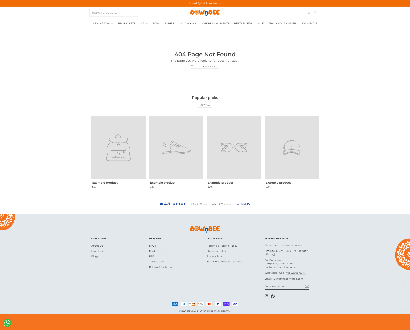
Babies (169, 23)
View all (205, 105)
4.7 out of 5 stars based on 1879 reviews (211, 204)
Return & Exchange (161, 267)
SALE (260, 23)
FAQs (152, 245)
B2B (151, 256)
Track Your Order (282, 23)
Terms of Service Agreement (224, 261)
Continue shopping (205, 66)
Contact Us (156, 251)
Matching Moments (215, 23)
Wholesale (309, 23)
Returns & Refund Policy (222, 245)
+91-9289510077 (296, 272)
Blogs (94, 256)
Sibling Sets (126, 23)
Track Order (156, 261)
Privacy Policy (215, 256)
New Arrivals (103, 23)
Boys (156, 23)
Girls (144, 23)
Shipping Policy (216, 251)
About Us (97, 245)
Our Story (97, 251)
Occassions (187, 23)
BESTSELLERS (243, 23)
